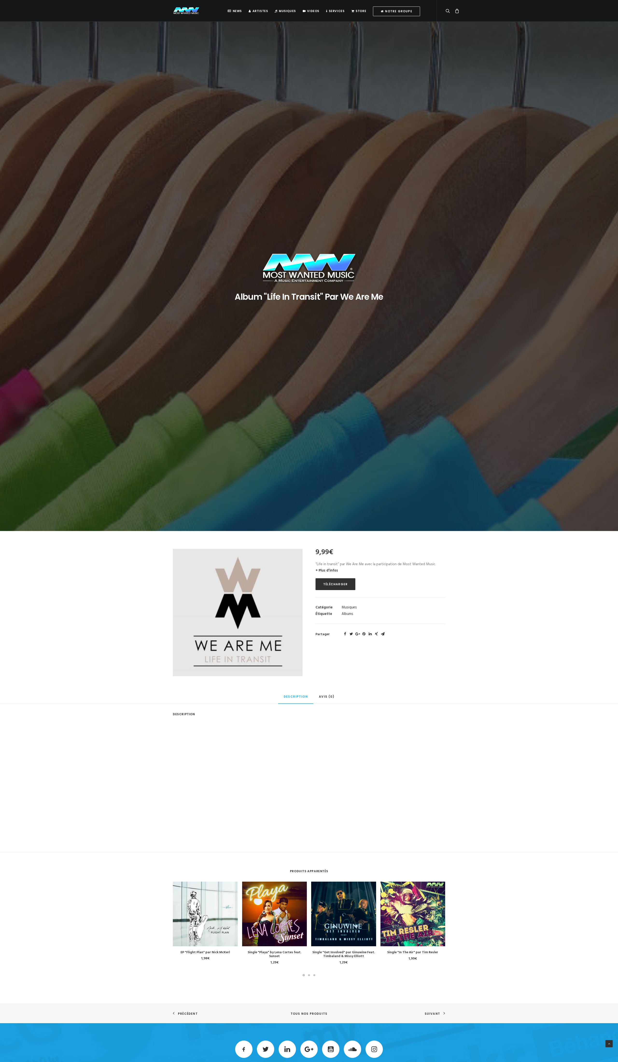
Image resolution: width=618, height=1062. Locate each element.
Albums (347, 614)
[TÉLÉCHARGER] (205, 914)
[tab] (295, 699)
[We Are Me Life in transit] (237, 612)
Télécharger (335, 584)
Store (361, 11)
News (237, 11)
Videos (313, 11)
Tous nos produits (309, 1014)
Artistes (260, 11)
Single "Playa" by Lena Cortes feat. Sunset (274, 954)
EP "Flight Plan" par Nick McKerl (205, 952)
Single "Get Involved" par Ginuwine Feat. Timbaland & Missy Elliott (343, 954)
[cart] (455, 10)
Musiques (287, 11)
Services (337, 11)
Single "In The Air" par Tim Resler (412, 952)
